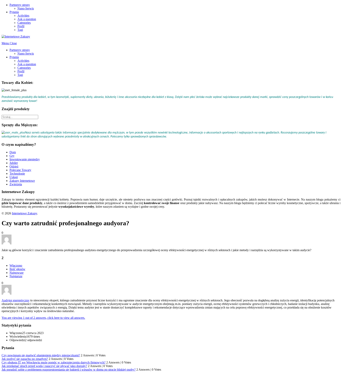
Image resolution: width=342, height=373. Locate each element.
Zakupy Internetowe (22, 180)
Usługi (14, 177)
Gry (12, 155)
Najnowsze (17, 272)
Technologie (17, 173)
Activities (23, 15)
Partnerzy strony (20, 5)
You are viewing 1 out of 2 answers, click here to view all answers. (43, 317)
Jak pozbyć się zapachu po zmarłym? (25, 359)
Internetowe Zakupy (24, 213)
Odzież (14, 166)
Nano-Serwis (25, 8)
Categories (24, 22)
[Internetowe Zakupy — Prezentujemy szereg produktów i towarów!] (16, 36)
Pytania (14, 12)
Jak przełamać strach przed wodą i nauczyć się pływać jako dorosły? (44, 366)
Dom (13, 152)
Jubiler (14, 163)
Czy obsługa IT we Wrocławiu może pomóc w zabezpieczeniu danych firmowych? (53, 362)
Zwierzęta (16, 184)
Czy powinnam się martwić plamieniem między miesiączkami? (41, 355)
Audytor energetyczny (15, 300)
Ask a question (26, 19)
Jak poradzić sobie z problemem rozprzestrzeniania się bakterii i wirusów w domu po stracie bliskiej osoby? (69, 369)
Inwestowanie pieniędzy (25, 159)
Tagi (20, 29)
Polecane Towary (20, 170)
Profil (20, 26)
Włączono (16, 265)
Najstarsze (16, 276)
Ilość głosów (17, 269)
